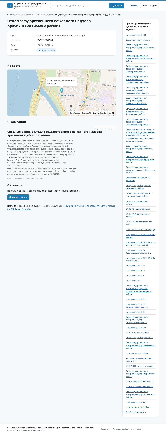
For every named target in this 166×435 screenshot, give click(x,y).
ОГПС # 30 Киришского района (139, 366)
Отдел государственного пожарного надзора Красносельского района (137, 122)
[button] (62, 91)
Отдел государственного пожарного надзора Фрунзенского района (137, 111)
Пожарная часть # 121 (136, 299)
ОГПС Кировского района (137, 353)
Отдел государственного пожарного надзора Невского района (139, 149)
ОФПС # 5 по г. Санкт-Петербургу (140, 229)
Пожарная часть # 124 (136, 35)
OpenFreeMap (75, 113)
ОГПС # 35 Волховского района (139, 381)
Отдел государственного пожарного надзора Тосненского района (140, 58)
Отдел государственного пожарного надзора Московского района (140, 170)
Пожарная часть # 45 (135, 312)
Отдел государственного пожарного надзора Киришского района (140, 374)
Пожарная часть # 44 (135, 266)
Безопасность (27, 14)
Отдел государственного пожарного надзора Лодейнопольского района (138, 79)
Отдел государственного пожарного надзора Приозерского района (137, 69)
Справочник (12, 14)
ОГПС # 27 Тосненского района (139, 386)
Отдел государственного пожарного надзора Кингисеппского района (137, 320)
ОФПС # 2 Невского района (138, 209)
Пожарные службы (44, 14)
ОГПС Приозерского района (138, 407)
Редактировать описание (104, 129)
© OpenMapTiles (86, 113)
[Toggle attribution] (113, 113)
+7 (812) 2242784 (44, 40)
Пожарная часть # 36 (135, 275)
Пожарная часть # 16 (135, 270)
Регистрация (150, 5)
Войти (134, 5)
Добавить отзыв (18, 197)
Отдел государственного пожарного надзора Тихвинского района (140, 48)
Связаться (105, 429)
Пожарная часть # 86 (135, 402)
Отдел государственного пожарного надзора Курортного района (140, 159)
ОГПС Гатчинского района (137, 332)
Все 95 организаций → (136, 412)
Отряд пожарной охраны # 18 (139, 40)
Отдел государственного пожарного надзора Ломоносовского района (137, 101)
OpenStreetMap (105, 113)
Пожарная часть (133, 281)
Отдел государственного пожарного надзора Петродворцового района (137, 90)
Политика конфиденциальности (127, 429)
